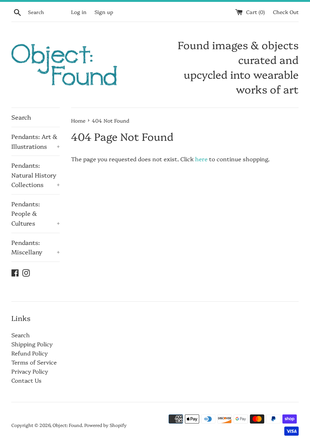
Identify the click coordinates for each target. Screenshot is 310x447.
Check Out (286, 11)
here (201, 159)
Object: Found (67, 425)
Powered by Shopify (105, 425)
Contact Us (26, 380)
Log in (79, 11)
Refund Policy (29, 353)
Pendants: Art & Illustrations (35, 141)
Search (21, 117)
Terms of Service (34, 362)
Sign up (104, 11)
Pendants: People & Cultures (35, 213)
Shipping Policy (32, 344)
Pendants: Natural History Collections (35, 174)
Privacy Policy (29, 371)
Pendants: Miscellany (35, 247)
